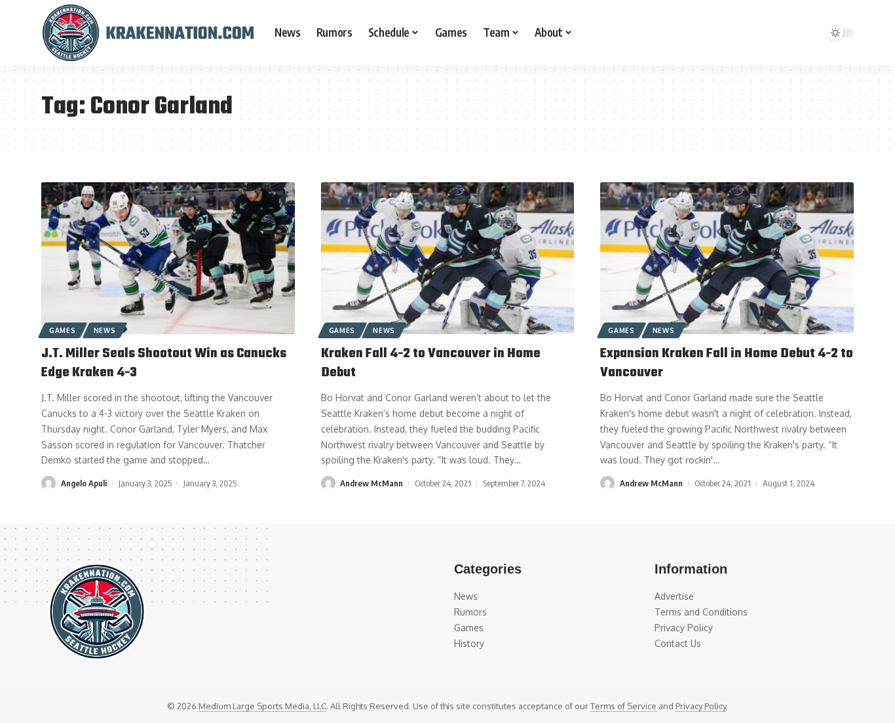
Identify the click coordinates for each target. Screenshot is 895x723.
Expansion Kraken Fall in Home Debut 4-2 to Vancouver (726, 363)
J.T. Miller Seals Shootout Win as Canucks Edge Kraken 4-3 (163, 363)
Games (62, 330)
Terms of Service (623, 706)
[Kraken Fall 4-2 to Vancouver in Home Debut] (448, 258)
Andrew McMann (371, 483)
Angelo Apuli (84, 483)
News (105, 330)
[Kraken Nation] (147, 32)
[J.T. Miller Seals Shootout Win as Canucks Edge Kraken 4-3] (168, 258)
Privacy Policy (701, 706)
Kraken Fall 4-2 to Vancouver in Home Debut (431, 363)
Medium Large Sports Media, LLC (262, 706)
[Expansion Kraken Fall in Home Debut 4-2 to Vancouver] (727, 258)
